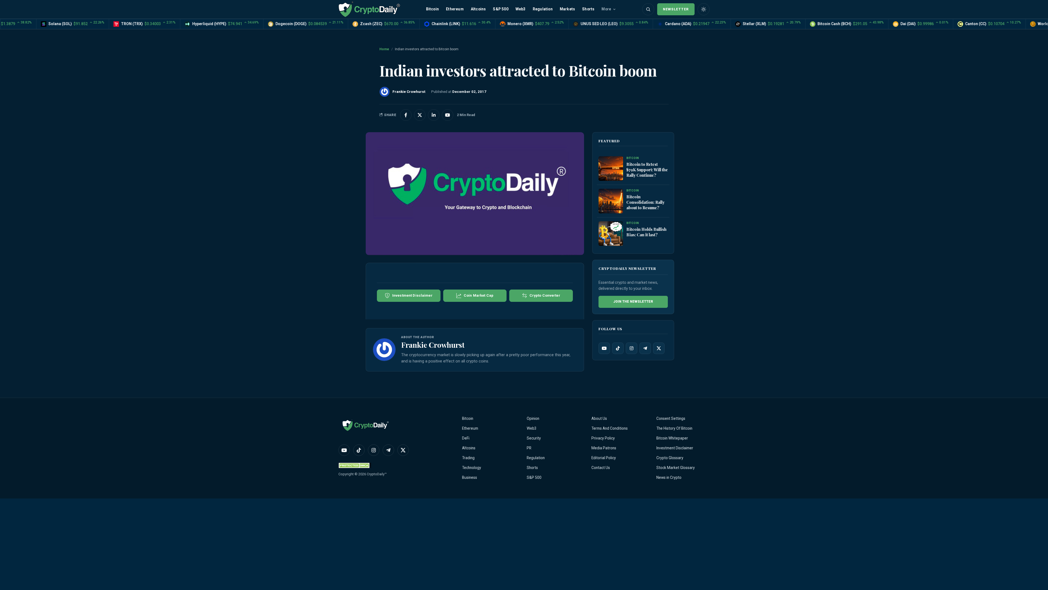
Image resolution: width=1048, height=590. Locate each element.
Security (534, 438)
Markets (567, 9)
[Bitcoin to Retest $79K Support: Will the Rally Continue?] (611, 168)
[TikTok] (618, 348)
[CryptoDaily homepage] (369, 9)
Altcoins (478, 9)
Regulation (543, 9)
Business (469, 477)
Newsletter (676, 9)
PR (529, 448)
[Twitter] (659, 348)
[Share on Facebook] (406, 115)
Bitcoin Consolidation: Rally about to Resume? (645, 202)
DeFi (465, 438)
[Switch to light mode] (704, 9)
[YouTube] (604, 348)
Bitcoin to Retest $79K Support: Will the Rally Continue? (647, 169)
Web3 (521, 9)
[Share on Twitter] (419, 115)
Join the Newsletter (633, 301)
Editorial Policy (603, 458)
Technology (471, 467)
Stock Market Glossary (675, 467)
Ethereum (455, 9)
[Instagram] (631, 348)
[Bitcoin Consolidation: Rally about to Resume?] (611, 201)
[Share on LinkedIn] (433, 115)
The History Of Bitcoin (674, 428)
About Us (599, 418)
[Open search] (648, 9)
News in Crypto (668, 477)
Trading (468, 458)
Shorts (588, 9)
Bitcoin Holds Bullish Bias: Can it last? (646, 231)
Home (384, 49)
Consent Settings (670, 418)
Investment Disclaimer (674, 448)
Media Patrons (603, 448)
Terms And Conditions (609, 428)
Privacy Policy (603, 438)
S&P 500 (500, 9)
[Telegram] (645, 348)
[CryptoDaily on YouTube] (447, 115)
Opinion (533, 418)
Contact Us (600, 467)
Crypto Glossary (669, 458)
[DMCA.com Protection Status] (354, 465)
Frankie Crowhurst (433, 345)
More (606, 9)
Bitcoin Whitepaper (672, 438)
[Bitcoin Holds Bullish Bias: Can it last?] (611, 233)
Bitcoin (432, 9)
